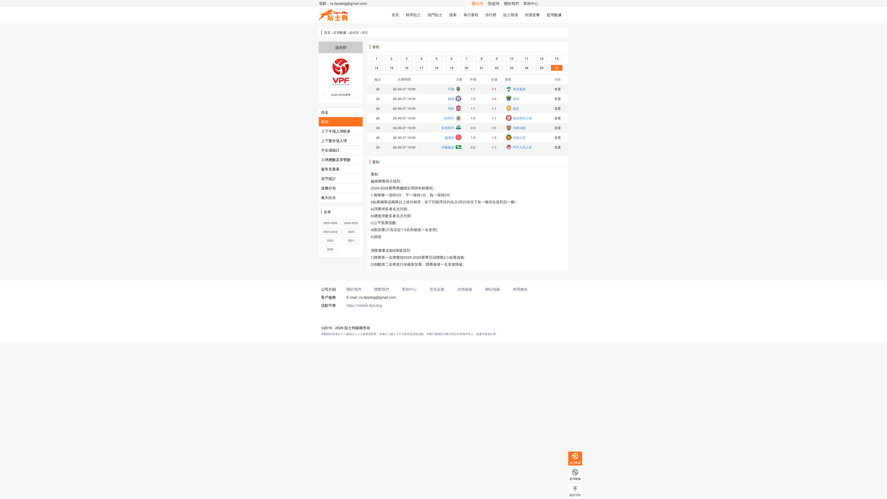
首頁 (395, 14)
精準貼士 (413, 14)
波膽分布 (328, 188)
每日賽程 (471, 14)
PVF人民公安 (522, 147)
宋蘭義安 (447, 147)
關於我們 (511, 3)
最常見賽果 (330, 169)
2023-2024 (330, 232)
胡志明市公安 (522, 118)
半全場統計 (330, 150)
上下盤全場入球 (334, 140)
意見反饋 (437, 289)
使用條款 (520, 289)
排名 (324, 112)
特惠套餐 (532, 14)
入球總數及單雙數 (336, 159)
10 (511, 58)
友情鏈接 (464, 289)
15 (391, 67)
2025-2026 (330, 223)
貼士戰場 (510, 14)
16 (406, 67)
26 (557, 67)
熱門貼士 (435, 14)
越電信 (449, 137)
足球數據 (339, 32)
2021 (351, 240)
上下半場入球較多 (336, 131)
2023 (351, 232)
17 (421, 67)
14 (376, 67)
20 (466, 67)
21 (481, 67)
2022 (330, 240)
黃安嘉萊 (519, 89)
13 (557, 58)
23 (511, 67)
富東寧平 (447, 127)
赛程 (324, 121)
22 (496, 67)
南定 (516, 108)
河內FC (449, 118)
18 (436, 67)
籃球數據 (554, 14)
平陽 (451, 89)
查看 (557, 89)
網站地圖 (492, 289)
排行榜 (490, 14)
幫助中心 (530, 3)
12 (542, 58)
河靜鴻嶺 (519, 127)
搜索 (453, 14)
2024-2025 (351, 223)
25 (542, 67)
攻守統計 (328, 178)
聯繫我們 (381, 289)
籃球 (495, 3)
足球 (479, 3)
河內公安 (519, 137)
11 (527, 58)
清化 (516, 98)
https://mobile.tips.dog (364, 305)
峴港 (451, 98)
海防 (451, 108)
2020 (330, 249)
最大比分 (328, 197)
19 (451, 67)
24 (527, 67)
